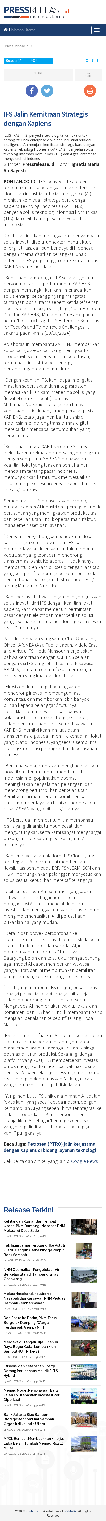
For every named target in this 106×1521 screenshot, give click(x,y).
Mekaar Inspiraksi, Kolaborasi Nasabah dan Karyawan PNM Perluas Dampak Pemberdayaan (34, 1298)
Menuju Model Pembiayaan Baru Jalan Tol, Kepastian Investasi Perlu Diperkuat (33, 1395)
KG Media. (70, 1511)
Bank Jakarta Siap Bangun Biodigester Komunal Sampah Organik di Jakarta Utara (29, 1419)
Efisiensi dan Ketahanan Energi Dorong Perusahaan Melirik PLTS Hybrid (31, 1371)
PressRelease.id (16, 45)
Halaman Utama (21, 30)
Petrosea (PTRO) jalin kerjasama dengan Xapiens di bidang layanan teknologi (50, 1147)
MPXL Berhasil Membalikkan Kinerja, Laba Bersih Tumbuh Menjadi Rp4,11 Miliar (34, 1443)
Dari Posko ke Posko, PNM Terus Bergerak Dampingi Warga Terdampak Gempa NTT (30, 1322)
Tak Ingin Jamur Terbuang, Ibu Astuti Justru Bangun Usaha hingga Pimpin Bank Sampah (34, 1250)
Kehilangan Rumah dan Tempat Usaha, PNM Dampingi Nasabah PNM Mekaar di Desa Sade (34, 1226)
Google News (84, 1161)
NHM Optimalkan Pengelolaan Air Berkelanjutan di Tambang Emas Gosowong (31, 1274)
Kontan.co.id (34, 1511)
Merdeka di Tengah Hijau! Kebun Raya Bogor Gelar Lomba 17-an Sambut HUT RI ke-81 (31, 1346)
